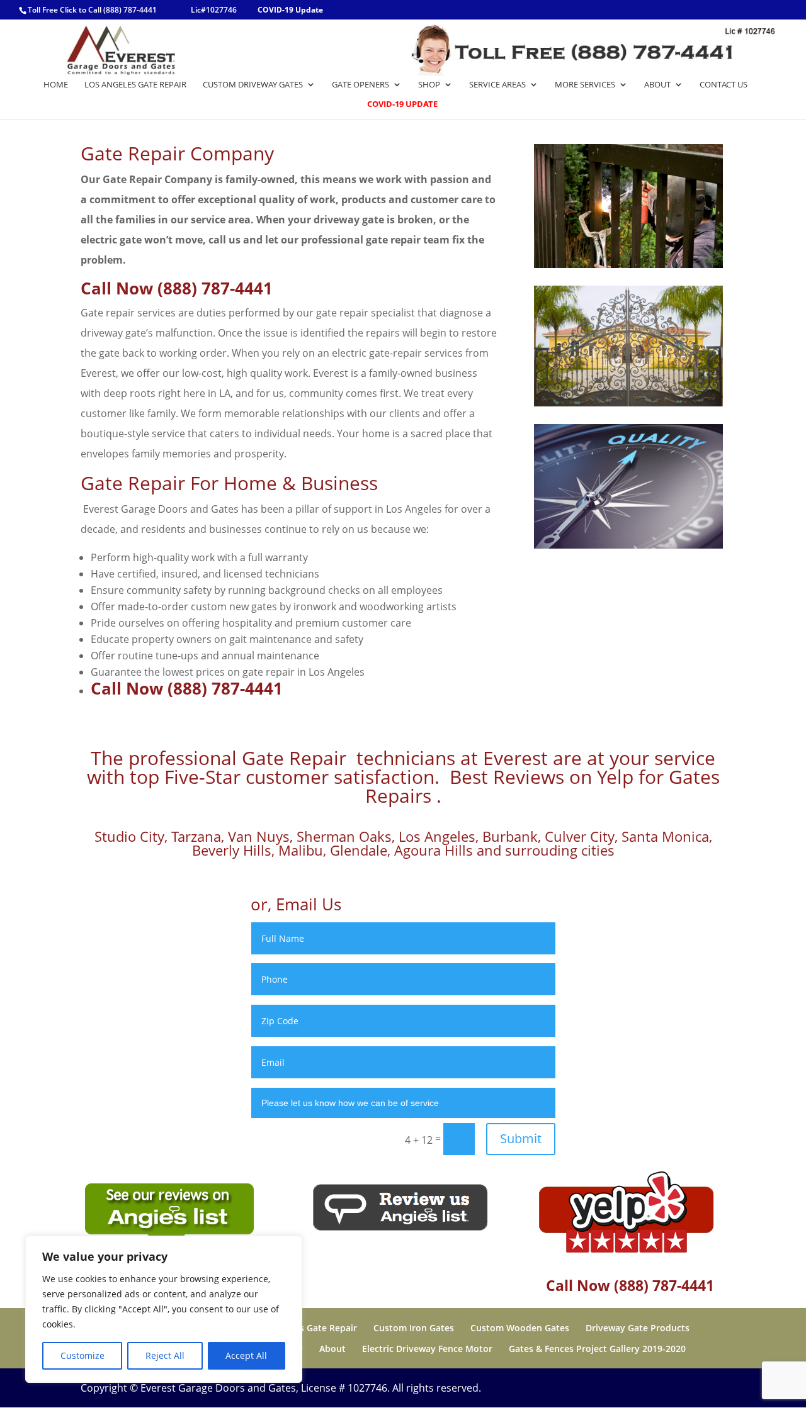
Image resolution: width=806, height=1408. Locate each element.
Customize (82, 1355)
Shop (429, 85)
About (657, 85)
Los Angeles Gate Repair (135, 85)
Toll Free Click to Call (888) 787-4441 (92, 9)
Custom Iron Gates (413, 1328)
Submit (521, 1138)
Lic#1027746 (214, 9)
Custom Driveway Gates (253, 85)
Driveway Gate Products (638, 1328)
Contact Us (723, 85)
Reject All (164, 1355)
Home (55, 85)
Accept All (246, 1355)
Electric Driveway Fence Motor (427, 1349)
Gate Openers (360, 85)
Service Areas (497, 85)
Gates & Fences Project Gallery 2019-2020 (597, 1349)
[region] (163, 1309)
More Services (585, 85)
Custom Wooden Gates (519, 1328)
